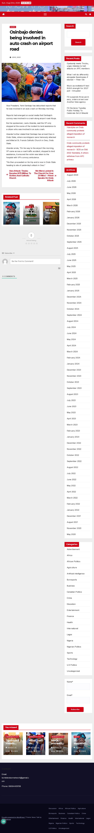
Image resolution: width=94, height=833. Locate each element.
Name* (70, 682)
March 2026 (72, 205)
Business (71, 586)
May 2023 (71, 412)
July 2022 (71, 473)
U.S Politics (72, 665)
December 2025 (74, 224)
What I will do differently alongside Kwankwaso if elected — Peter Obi (77, 77)
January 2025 (73, 291)
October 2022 (73, 455)
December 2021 (74, 516)
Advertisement (73, 549)
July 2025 (71, 254)
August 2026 (72, 175)
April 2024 (71, 345)
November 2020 (74, 528)
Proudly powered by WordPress (13, 817)
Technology (72, 659)
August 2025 (72, 248)
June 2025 (71, 260)
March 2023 (72, 425)
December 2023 (74, 370)
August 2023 (72, 394)
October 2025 (73, 236)
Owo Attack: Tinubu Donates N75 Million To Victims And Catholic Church (20, 174)
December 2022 (74, 443)
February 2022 (73, 504)
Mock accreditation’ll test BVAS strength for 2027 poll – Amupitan (78, 88)
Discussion (53, 808)
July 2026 (71, 181)
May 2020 (71, 534)
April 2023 (71, 418)
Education (71, 604)
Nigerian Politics (74, 647)
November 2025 (74, 230)
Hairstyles (71, 127)
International (72, 628)
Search (70, 26)
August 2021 (72, 522)
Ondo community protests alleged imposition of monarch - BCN (78, 146)
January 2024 (73, 364)
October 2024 (73, 309)
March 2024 (72, 351)
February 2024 (73, 358)
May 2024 (71, 339)
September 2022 (74, 461)
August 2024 (72, 321)
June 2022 (71, 479)
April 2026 (71, 199)
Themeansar (6, 819)
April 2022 (71, 492)
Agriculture (72, 567)
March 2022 (72, 498)
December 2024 (74, 297)
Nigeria (12, 27)
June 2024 (72, 333)
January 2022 (73, 510)
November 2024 (74, 303)
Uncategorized (73, 671)
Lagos (69, 634)
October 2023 (73, 382)
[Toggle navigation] (45, 14)
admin (15, 751)
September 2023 (74, 388)
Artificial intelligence (76, 573)
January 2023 (73, 437)
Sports (70, 653)
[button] (86, 14)
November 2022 (74, 449)
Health (70, 622)
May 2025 (71, 266)
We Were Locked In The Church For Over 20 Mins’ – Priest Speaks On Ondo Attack (44, 176)
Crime (69, 598)
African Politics (73, 561)
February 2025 (73, 284)
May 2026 (71, 193)
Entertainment (73, 610)
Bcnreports (72, 580)
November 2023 (74, 376)
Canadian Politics (74, 592)
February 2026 (73, 211)
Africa (69, 555)
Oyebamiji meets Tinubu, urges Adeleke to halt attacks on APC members (78, 66)
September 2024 (74, 315)
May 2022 (71, 485)
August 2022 (72, 467)
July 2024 (71, 327)
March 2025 (72, 278)
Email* (69, 695)
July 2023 (71, 400)
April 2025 (71, 272)
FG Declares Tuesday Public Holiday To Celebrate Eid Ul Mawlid (77, 110)
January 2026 (73, 217)
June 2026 (71, 187)
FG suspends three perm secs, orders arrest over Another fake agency (78, 99)
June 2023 (71, 406)
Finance (70, 616)
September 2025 (74, 242)
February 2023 (73, 431)
